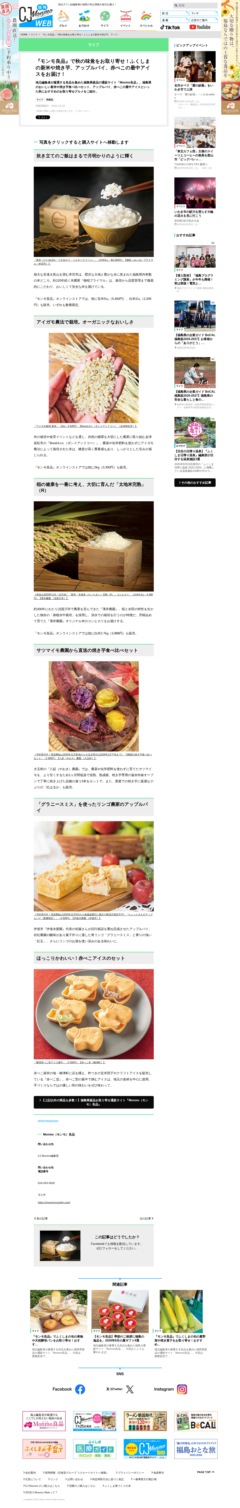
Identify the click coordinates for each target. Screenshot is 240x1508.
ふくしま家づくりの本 (118, 1485)
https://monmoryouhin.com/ (54, 1202)
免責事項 (158, 1472)
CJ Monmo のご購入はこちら (42, 1485)
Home (24, 34)
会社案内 (30, 1472)
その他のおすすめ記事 (196, 482)
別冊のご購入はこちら (82, 1485)
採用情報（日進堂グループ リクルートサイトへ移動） (77, 1472)
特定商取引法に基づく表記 (108, 1479)
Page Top (204, 1472)
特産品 (49, 99)
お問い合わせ (75, 1479)
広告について (33, 1479)
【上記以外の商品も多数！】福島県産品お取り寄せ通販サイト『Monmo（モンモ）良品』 (95, 1102)
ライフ (34, 34)
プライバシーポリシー (131, 1472)
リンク (54, 1479)
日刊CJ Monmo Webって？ (41, 1492)
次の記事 (145, 1218)
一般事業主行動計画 (145, 1479)
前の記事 (42, 1218)
